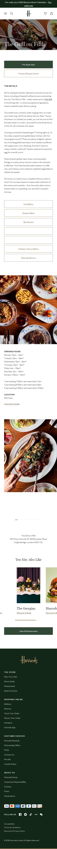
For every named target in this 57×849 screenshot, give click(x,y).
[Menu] (5, 13)
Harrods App (9, 727)
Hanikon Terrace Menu (28, 248)
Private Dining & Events (28, 73)
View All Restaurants (28, 631)
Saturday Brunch (28, 257)
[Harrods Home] (28, 13)
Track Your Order (11, 713)
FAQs (6, 749)
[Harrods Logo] (28, 659)
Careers (7, 786)
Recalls (7, 759)
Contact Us (9, 754)
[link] (28, 309)
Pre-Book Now (28, 64)
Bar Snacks (29, 222)
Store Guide (9, 681)
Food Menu (28, 204)
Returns (7, 708)
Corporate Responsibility (15, 781)
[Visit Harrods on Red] (36, 814)
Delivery (7, 703)
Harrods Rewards (12, 740)
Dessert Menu (28, 213)
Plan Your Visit (10, 676)
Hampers (8, 722)
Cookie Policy (10, 763)
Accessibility (9, 824)
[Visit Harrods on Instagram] (25, 814)
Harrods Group (10, 777)
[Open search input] (12, 13)
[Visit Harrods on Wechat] (41, 814)
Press (6, 791)
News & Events (10, 690)
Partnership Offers (12, 745)
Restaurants (9, 686)
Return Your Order (12, 717)
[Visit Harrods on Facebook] (20, 814)
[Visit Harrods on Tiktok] (30, 814)
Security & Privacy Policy (14, 831)
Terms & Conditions (12, 827)
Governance (9, 795)
